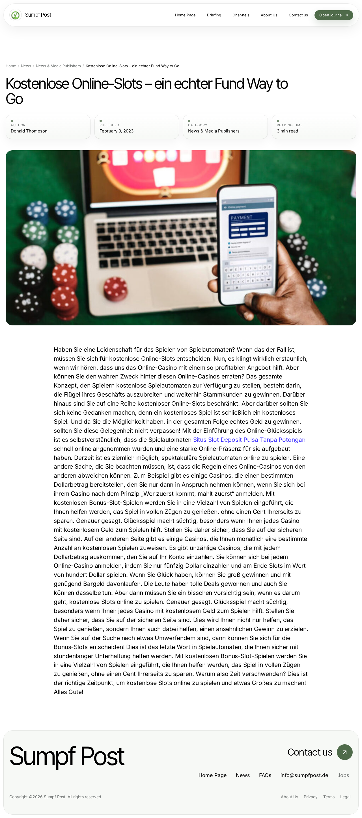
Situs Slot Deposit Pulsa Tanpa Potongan (249, 439)
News (26, 66)
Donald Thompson (29, 131)
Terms (329, 796)
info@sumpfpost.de (304, 775)
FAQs (265, 775)
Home (11, 66)
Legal (345, 796)
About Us (289, 796)
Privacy (311, 796)
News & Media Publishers (58, 66)
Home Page (213, 775)
